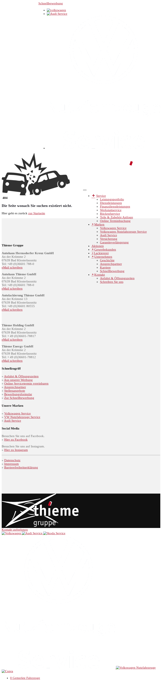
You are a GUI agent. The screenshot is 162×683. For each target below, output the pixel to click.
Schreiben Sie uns (111, 281)
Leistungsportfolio (112, 199)
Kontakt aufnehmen (15, 529)
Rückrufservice (110, 213)
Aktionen (98, 246)
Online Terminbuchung (115, 221)
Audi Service (108, 235)
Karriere (105, 267)
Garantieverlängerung (114, 242)
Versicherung (108, 238)
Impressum (11, 464)
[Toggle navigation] (84, 190)
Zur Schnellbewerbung (19, 398)
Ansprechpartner (111, 264)
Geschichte (107, 260)
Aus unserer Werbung (18, 380)
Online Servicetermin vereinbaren (26, 383)
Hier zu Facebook (16, 439)
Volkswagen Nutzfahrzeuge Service (123, 231)
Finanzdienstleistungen (115, 206)
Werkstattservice (111, 210)
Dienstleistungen (111, 203)
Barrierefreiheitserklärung (21, 467)
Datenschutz (12, 460)
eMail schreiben (12, 267)
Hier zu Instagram (16, 450)
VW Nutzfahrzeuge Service (22, 417)
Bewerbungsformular (18, 394)
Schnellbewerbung (50, 3)
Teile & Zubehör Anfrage (116, 217)
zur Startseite (36, 213)
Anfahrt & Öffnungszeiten (117, 278)
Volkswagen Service (113, 228)
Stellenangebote (14, 390)
